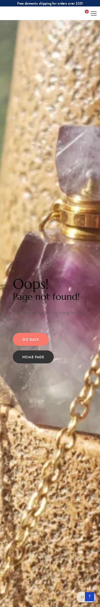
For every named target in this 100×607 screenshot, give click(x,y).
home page (33, 356)
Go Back (30, 339)
